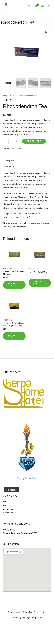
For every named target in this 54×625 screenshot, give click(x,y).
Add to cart (34, 141)
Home (5, 96)
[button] (46, 32)
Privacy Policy (9, 529)
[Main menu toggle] (49, 6)
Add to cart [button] (12, 284)
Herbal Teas (15, 96)
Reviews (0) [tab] (8, 166)
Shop (5, 502)
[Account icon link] (42, 6)
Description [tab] (8, 161)
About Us (7, 505)
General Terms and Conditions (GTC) (20, 533)
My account (8, 513)
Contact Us (8, 509)
